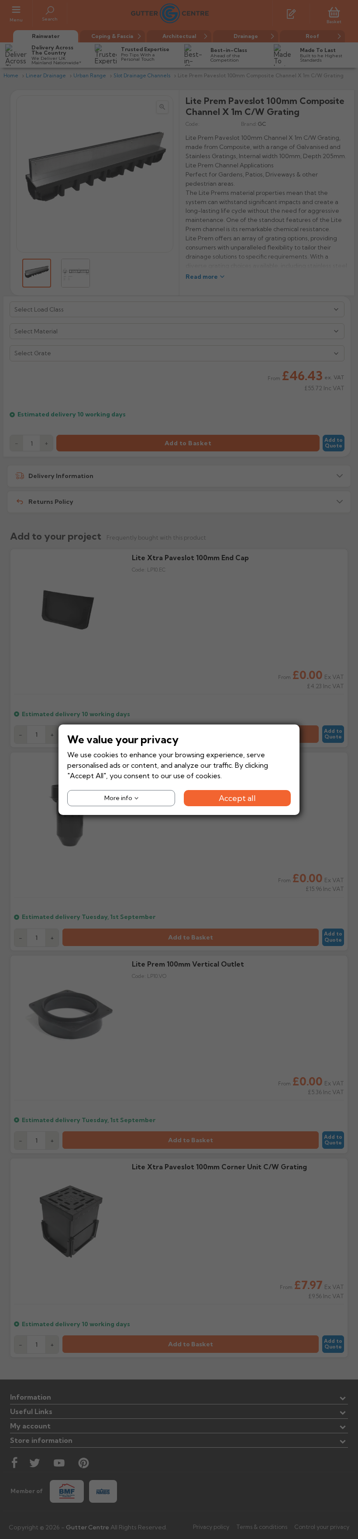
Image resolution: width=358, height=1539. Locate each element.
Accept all (237, 798)
